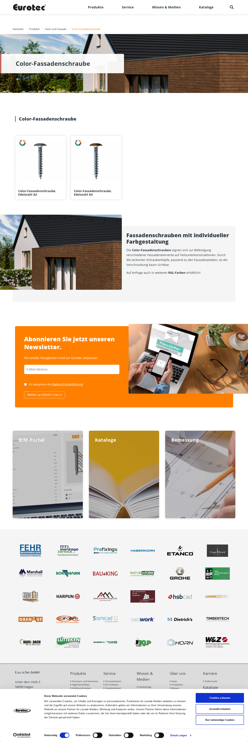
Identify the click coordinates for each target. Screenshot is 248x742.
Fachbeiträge (144, 686)
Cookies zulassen (220, 697)
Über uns (178, 673)
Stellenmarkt (210, 681)
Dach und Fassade (55, 29)
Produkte (34, 29)
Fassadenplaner (113, 688)
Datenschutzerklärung (67, 384)
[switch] (97, 735)
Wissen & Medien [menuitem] (166, 7)
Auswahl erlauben (219, 708)
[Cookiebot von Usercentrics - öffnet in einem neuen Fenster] (22, 735)
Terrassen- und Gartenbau (84, 681)
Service (109, 673)
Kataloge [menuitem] (206, 7)
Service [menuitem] (128, 7)
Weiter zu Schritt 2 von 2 (44, 395)
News (174, 681)
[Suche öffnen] (231, 7)
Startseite (18, 29)
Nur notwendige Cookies (220, 719)
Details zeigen (178, 735)
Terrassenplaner (113, 681)
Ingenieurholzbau (80, 684)
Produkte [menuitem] (96, 7)
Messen (175, 688)
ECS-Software (111, 684)
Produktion (177, 684)
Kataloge (210, 687)
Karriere (210, 673)
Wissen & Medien (145, 676)
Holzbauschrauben (81, 688)
